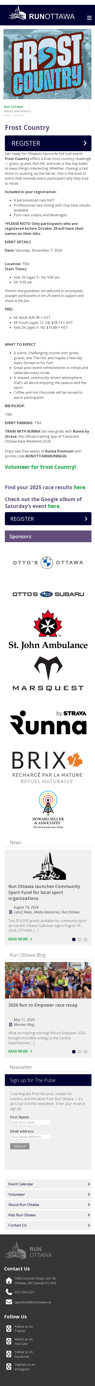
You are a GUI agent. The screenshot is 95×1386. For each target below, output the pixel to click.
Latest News (23, 912)
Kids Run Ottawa (22, 1215)
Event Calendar (20, 1184)
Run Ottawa (13, 107)
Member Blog (24, 1024)
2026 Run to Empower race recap (43, 1005)
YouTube (24, 1341)
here (79, 487)
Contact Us (17, 1225)
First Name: (20, 1117)
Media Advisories (47, 912)
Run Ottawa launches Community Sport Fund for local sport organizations (44, 892)
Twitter (24, 1328)
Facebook (24, 1354)
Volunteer (16, 1194)
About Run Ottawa (23, 1204)
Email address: (22, 1131)
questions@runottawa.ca (33, 1302)
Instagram (25, 1366)
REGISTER (25, 143)
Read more (18, 939)
